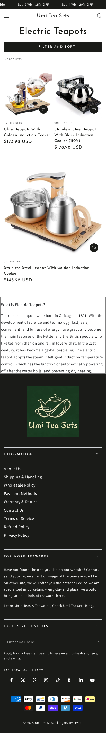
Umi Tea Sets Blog (78, 605)
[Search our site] (99, 16)
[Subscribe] (99, 642)
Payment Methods (20, 493)
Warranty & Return (21, 501)
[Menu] (6, 16)
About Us (12, 468)
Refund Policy (17, 526)
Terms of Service (19, 518)
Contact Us (14, 510)
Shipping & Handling (23, 477)
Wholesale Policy (20, 485)
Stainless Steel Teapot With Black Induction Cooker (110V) (75, 135)
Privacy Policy (16, 535)
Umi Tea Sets (44, 723)
